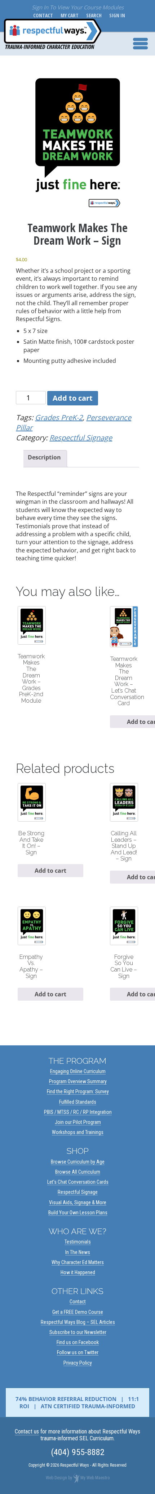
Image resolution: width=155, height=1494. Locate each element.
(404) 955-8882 (78, 1452)
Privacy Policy (77, 1363)
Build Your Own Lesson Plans (77, 1212)
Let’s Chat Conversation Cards (77, 1182)
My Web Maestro (95, 1477)
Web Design (56, 1477)
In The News (77, 1252)
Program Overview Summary (78, 1081)
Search (92, 15)
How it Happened (78, 1272)
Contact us (27, 1431)
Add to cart (73, 398)
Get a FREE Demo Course (77, 1312)
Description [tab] (44, 457)
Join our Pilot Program (78, 1122)
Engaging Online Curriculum (78, 1071)
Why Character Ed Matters (78, 1262)
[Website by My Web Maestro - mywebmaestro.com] (76, 1477)
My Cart (68, 15)
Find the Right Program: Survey (78, 1091)
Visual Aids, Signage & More (77, 1202)
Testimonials (78, 1242)
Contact (41, 15)
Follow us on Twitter (77, 1352)
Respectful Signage (80, 438)
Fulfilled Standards (77, 1102)
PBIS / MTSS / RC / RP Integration (78, 1112)
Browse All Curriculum (77, 1172)
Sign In (115, 15)
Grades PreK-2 (59, 417)
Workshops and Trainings (77, 1132)
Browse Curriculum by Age (78, 1162)
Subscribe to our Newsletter (77, 1332)
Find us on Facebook (78, 1342)
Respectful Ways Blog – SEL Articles (78, 1322)
